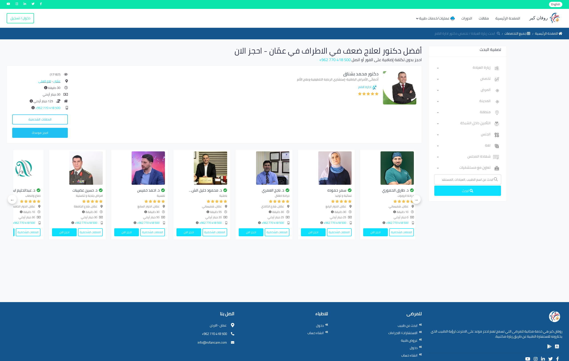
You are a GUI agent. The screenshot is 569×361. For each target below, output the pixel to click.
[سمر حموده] (326, 168)
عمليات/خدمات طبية (434, 18)
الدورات (466, 18)
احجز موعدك (40, 133)
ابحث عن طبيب (407, 325)
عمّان (56, 81)
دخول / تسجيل (20, 18)
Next (12, 199)
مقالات (484, 18)
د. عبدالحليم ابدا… (21, 190)
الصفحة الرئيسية (507, 18)
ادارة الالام (364, 87)
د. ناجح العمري (273, 190)
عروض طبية (409, 340)
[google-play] (549, 346)
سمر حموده (336, 190)
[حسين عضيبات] (77, 168)
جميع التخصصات (516, 33)
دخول (413, 348)
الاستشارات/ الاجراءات (402, 333)
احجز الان (376, 232)
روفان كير (539, 17)
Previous (416, 199)
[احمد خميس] (139, 168)
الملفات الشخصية (40, 119)
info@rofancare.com (212, 342)
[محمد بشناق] (399, 87)
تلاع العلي (44, 81)
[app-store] (557, 346)
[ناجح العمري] (264, 168)
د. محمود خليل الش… (205, 190)
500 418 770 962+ (335, 59)
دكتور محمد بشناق (361, 74)
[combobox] (463, 68)
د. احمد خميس (148, 190)
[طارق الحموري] (388, 168)
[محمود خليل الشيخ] (201, 168)
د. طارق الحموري (395, 190)
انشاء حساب (409, 355)
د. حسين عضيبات (84, 190)
